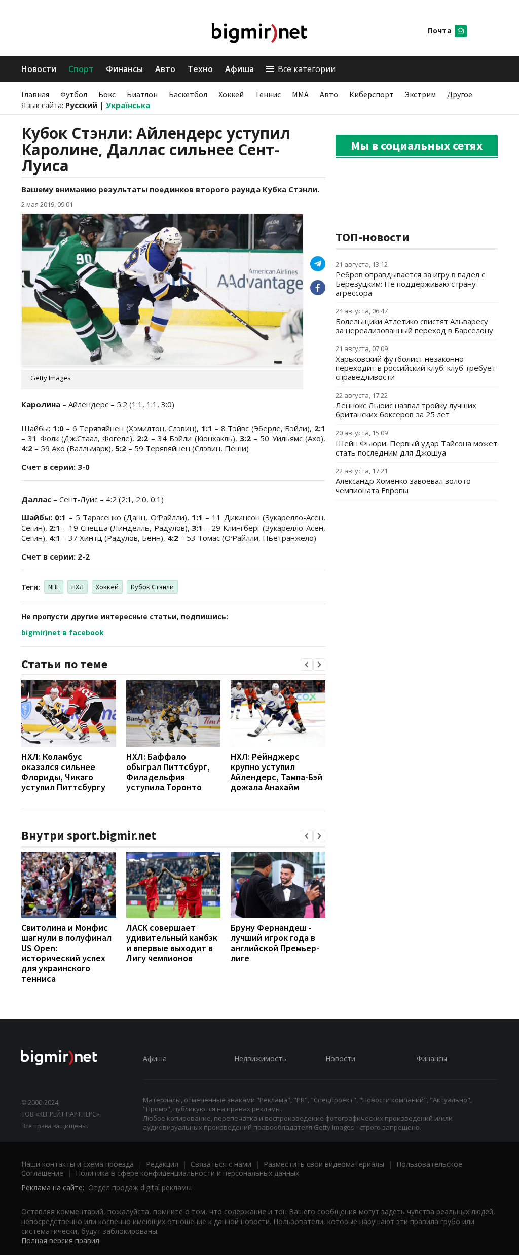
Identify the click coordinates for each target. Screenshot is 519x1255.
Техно (200, 69)
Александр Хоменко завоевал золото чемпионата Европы (403, 485)
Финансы (124, 69)
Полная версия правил (60, 1240)
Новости (38, 69)
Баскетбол (188, 94)
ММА (300, 94)
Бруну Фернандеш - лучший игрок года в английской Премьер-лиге (275, 943)
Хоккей (231, 94)
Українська (128, 105)
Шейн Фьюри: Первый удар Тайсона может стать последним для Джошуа (416, 448)
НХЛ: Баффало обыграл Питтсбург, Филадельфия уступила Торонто (168, 772)
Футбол (73, 94)
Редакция (162, 1164)
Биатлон (142, 94)
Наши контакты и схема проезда (77, 1164)
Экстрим (420, 94)
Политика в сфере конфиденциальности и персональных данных (187, 1173)
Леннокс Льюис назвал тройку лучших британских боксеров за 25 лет (406, 410)
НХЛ (77, 586)
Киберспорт (371, 94)
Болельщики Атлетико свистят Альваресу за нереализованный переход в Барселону (414, 325)
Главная (35, 94)
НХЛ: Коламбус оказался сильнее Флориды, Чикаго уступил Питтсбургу (63, 772)
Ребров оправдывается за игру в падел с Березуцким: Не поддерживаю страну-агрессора (410, 283)
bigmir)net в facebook (62, 632)
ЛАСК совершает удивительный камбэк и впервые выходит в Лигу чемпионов (171, 943)
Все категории (307, 69)
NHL (53, 586)
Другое (459, 94)
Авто (165, 69)
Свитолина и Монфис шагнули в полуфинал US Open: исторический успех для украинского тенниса (66, 953)
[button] (307, 664)
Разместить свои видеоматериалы (324, 1164)
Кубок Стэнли (152, 586)
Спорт (81, 69)
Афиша (239, 69)
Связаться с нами (221, 1164)
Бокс (107, 94)
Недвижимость (260, 1058)
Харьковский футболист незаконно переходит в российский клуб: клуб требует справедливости (416, 368)
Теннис (268, 94)
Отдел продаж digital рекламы (140, 1187)
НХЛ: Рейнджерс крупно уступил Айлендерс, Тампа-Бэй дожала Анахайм (276, 772)
